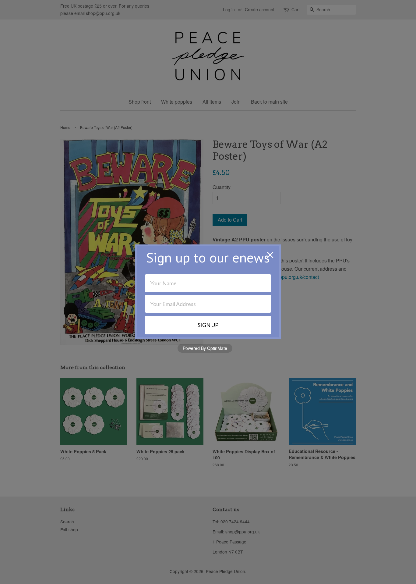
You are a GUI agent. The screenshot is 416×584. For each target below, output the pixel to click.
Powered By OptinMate (205, 348)
